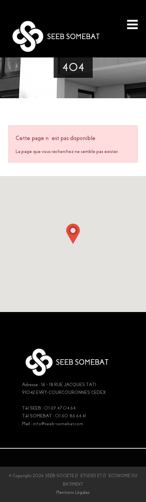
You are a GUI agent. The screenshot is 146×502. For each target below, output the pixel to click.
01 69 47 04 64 (59, 408)
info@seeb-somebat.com (58, 423)
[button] (73, 234)
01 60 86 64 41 (70, 415)
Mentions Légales (73, 492)
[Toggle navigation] (132, 24)
